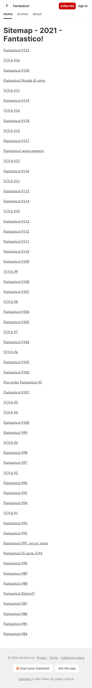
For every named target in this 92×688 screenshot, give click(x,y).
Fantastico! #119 (16, 100)
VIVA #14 (11, 110)
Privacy (42, 658)
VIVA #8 (10, 302)
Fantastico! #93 (15, 523)
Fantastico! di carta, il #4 (22, 553)
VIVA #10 (11, 211)
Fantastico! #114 (16, 201)
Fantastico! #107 (16, 292)
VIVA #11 (11, 181)
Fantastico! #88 (15, 583)
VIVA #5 (10, 402)
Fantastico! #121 (16, 50)
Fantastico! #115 (16, 191)
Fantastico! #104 (16, 342)
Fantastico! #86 (15, 614)
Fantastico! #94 (15, 503)
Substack (24, 679)
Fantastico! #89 (15, 573)
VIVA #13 (11, 131)
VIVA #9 (10, 272)
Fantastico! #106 (16, 312)
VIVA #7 (10, 332)
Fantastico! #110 (16, 251)
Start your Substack (34, 668)
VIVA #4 (10, 412)
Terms (53, 658)
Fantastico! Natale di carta (24, 80)
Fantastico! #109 (16, 261)
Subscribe (67, 6)
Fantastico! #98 (15, 452)
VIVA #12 (11, 161)
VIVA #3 (10, 442)
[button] (8, 14)
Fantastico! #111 (16, 241)
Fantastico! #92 (15, 533)
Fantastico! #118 (16, 121)
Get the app (67, 668)
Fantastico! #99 (15, 432)
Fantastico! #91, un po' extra (25, 543)
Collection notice (73, 658)
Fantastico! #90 (15, 563)
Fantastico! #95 (15, 493)
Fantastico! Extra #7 (19, 593)
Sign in (83, 6)
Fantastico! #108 (16, 282)
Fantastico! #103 (16, 362)
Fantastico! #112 (16, 231)
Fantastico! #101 (16, 392)
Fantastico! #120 (16, 70)
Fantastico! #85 (15, 624)
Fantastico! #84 (15, 634)
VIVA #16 (11, 60)
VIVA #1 (10, 513)
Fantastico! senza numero (23, 151)
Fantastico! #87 (15, 603)
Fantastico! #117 (16, 141)
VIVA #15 (11, 90)
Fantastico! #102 (16, 372)
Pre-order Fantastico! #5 (22, 382)
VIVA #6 (10, 352)
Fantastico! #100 (16, 422)
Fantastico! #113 (16, 221)
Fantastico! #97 (15, 462)
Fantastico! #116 (16, 171)
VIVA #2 (10, 473)
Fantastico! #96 (15, 483)
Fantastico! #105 (16, 322)
